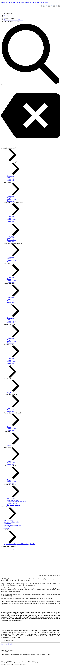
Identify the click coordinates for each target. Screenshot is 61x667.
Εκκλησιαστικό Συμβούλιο (11, 522)
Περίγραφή (10, 196)
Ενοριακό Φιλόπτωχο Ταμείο (12, 525)
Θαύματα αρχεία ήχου (13, 505)
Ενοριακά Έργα (8, 520)
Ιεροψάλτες (7, 523)
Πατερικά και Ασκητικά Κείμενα (16, 502)
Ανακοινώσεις (5, 528)
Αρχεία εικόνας (11, 179)
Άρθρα (9, 177)
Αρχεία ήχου (10, 180)
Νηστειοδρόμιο (11, 498)
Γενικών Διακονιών (9, 527)
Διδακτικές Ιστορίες (13, 500)
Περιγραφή (10, 176)
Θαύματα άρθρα (12, 503)
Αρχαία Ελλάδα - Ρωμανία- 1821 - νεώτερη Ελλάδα (19, 544)
